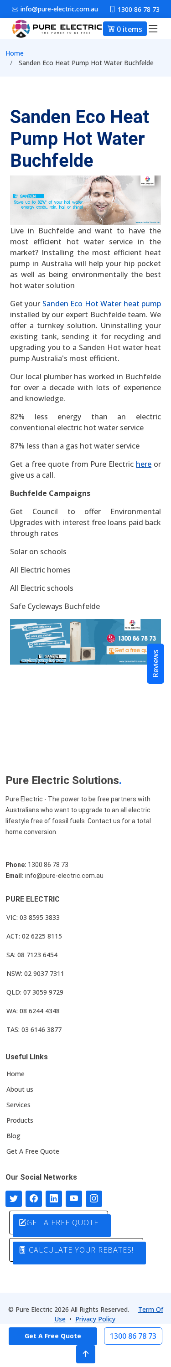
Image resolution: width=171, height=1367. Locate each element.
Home (14, 53)
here (143, 464)
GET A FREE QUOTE (62, 1222)
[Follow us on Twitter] (13, 1199)
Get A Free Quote (32, 1151)
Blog (13, 1136)
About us (19, 1089)
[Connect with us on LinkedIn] (54, 1199)
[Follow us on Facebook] (34, 1199)
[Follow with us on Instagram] (94, 1199)
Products (19, 1120)
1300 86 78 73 (133, 1336)
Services (18, 1105)
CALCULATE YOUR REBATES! (80, 1250)
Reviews (155, 664)
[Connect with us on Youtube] (74, 1199)
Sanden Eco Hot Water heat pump (101, 304)
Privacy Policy (95, 1319)
